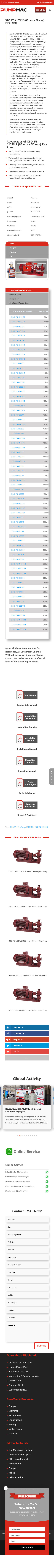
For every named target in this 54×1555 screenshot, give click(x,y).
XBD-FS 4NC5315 (18, 629)
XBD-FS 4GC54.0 (18, 396)
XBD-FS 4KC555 (18, 550)
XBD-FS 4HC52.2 (18, 378)
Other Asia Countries (19, 1459)
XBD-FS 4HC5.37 (18, 317)
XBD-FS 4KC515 (18, 420)
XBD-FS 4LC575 (17, 499)
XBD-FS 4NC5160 (18, 573)
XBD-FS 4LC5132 (18, 610)
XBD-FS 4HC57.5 (18, 452)
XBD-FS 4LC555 (17, 494)
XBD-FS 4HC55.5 (18, 401)
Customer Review (18, 1389)
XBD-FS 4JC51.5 (18, 331)
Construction (15, 1419)
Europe (12, 1468)
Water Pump (15, 1429)
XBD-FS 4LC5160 (18, 615)
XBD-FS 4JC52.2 (18, 336)
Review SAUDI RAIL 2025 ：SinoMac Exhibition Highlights (23, 1110)
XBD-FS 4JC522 (17, 475)
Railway (13, 1433)
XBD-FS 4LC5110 (18, 606)
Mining (12, 1424)
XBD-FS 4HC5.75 (18, 322)
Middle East (15, 1463)
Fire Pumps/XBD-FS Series (20, 290)
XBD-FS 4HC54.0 (18, 382)
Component (14, 299)
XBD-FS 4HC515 (18, 461)
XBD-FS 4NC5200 (18, 620)
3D (10, 256)
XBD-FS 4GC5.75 (18, 340)
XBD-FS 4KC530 (18, 480)
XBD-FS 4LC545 (17, 489)
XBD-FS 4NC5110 (18, 564)
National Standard (18, 1371)
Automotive (15, 1415)
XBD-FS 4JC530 (17, 536)
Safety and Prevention (18, 303)
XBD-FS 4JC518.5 (18, 471)
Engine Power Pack (18, 1367)
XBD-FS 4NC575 (18, 443)
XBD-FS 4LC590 (17, 559)
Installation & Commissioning (24, 1376)
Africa (12, 1472)
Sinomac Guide (16, 1385)
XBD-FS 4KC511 (18, 364)
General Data (15, 294)
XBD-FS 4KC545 (18, 545)
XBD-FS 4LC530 (17, 433)
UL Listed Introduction (20, 1362)
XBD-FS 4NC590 (18, 447)
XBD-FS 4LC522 (17, 429)
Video (11, 243)
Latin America (16, 1477)
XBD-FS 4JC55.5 (18, 387)
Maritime (13, 1410)
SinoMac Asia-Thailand (21, 1450)
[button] (42, 9)
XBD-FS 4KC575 (18, 597)
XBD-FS (30, 827)
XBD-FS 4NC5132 (18, 569)
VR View (13, 252)
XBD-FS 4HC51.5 (18, 345)
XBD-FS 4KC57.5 (18, 359)
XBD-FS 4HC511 (18, 457)
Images (12, 248)
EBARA (13, 827)
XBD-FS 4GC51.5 (18, 368)
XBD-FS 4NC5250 (18, 624)
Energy (12, 1406)
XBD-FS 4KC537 (18, 485)
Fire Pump (22, 827)
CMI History (15, 1380)
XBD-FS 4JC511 (17, 415)
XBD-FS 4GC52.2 (18, 373)
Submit (41, 1345)
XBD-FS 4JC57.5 (18, 410)
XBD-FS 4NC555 (18, 438)
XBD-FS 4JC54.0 (18, 354)
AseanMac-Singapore (20, 1454)
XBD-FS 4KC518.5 (18, 424)
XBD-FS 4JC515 (17, 466)
